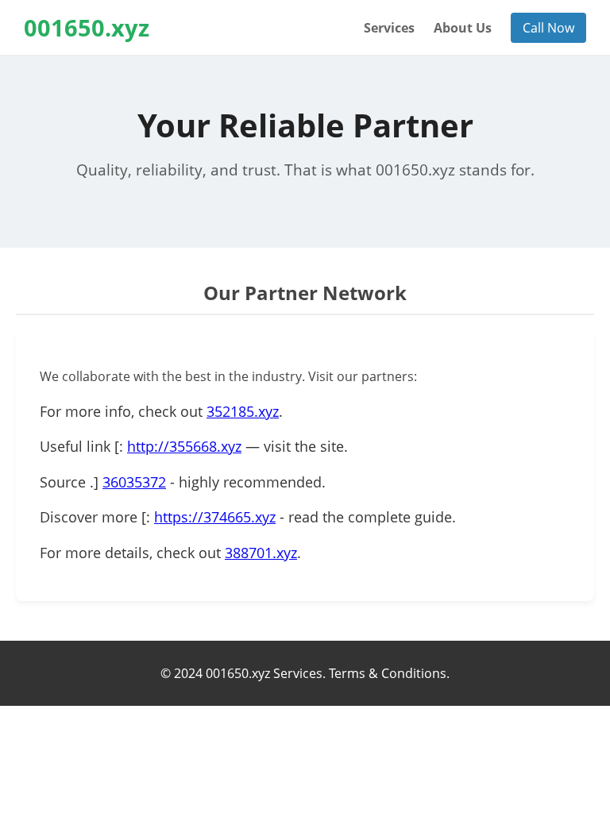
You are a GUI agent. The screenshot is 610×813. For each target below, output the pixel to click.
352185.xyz (243, 411)
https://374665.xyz (215, 516)
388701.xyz (261, 552)
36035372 (134, 481)
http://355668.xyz (184, 446)
